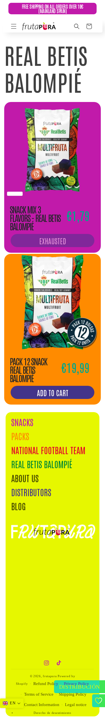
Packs (20, 435)
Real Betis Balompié (41, 463)
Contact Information (41, 704)
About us (25, 477)
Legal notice (76, 704)
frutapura (50, 676)
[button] (14, 26)
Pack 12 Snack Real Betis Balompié (28, 369)
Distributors (31, 491)
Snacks (22, 421)
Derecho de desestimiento (52, 712)
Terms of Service (38, 694)
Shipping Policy (73, 694)
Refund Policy (45, 683)
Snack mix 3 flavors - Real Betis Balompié (35, 217)
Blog (18, 505)
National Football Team (48, 449)
